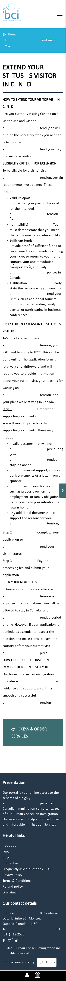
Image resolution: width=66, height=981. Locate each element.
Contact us (10, 863)
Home (12, 34)
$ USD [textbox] (44, 962)
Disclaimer (10, 892)
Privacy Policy (12, 875)
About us (9, 846)
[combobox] (46, 962)
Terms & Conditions (17, 881)
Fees (6, 851)
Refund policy (13, 886)
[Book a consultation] (37, 975)
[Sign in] (27, 975)
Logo (21, 12)
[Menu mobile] (59, 14)
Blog (6, 857)
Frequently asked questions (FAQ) (27, 869)
